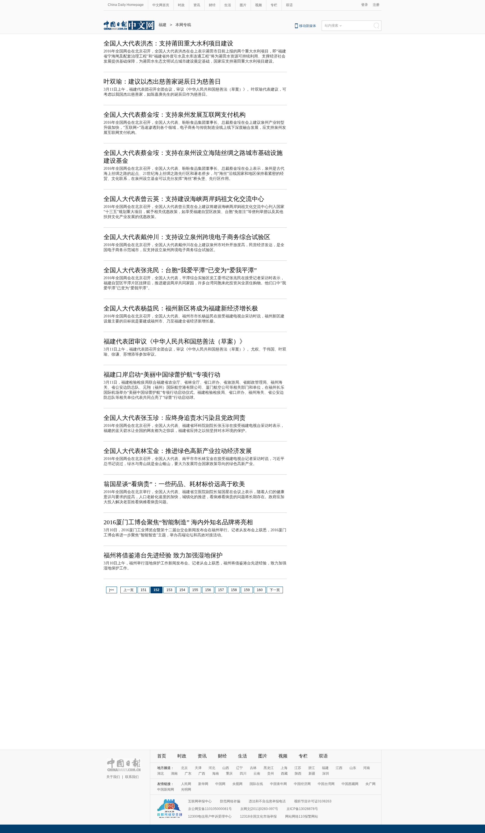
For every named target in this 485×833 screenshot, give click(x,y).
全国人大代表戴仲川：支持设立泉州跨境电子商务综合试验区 (187, 237)
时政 (181, 5)
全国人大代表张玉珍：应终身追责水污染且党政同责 (175, 417)
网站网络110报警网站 (301, 816)
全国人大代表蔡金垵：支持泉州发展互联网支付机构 (175, 114)
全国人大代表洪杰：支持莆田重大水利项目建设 (168, 43)
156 (208, 590)
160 (260, 590)
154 (182, 590)
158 (234, 590)
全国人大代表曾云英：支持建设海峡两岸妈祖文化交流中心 (184, 198)
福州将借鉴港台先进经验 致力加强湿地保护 (163, 555)
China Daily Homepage (126, 5)
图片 (243, 5)
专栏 (274, 5)
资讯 (196, 5)
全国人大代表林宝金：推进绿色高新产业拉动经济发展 (178, 450)
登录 (364, 5)
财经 (212, 5)
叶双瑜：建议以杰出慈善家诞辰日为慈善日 (162, 81)
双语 (289, 5)
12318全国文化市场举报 (258, 816)
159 (247, 590)
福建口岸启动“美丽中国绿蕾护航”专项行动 (162, 374)
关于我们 (113, 777)
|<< (111, 590)
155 (195, 590)
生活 (227, 5)
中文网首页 (160, 5)
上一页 (128, 590)
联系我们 (132, 777)
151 (144, 590)
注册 (376, 5)
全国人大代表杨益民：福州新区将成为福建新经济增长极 (181, 308)
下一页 (275, 590)
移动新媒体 (307, 26)
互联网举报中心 (200, 801)
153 (169, 590)
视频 (258, 5)
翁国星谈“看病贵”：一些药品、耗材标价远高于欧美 (174, 484)
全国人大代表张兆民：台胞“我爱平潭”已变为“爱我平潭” (180, 270)
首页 (161, 756)
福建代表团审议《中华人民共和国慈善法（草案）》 (175, 341)
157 (221, 590)
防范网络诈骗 (230, 801)
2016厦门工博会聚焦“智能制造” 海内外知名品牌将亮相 (178, 522)
